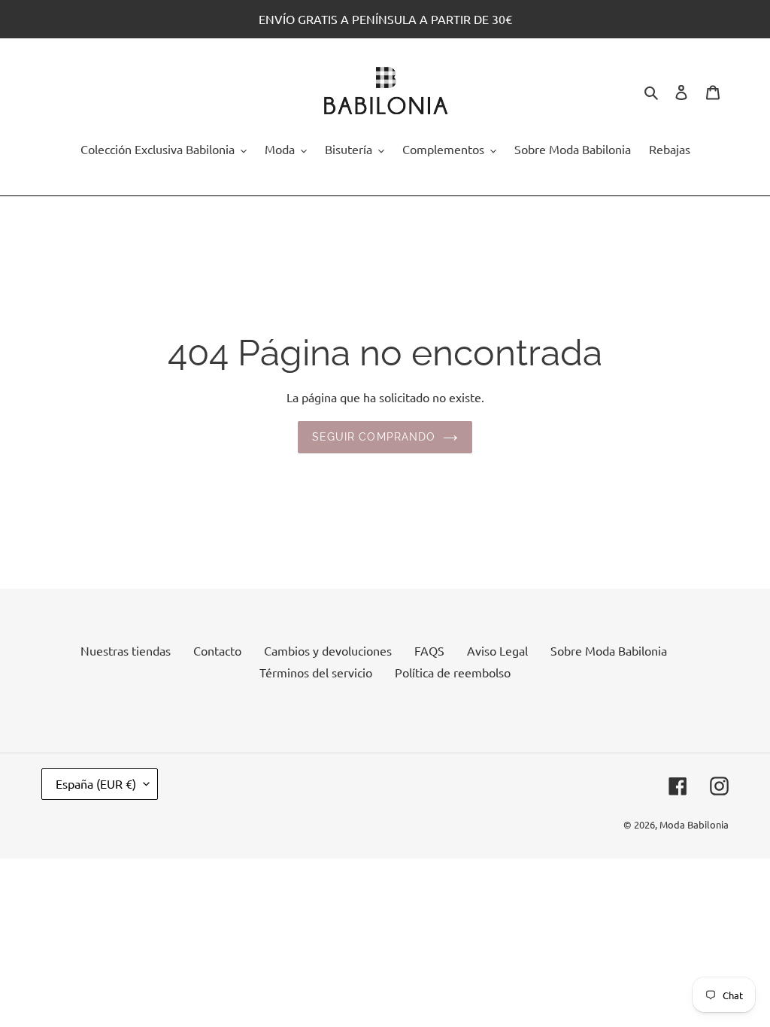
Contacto (217, 650)
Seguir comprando (374, 437)
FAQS (429, 650)
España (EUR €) (96, 783)
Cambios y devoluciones (328, 650)
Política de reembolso (453, 672)
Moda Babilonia (694, 824)
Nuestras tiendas (125, 650)
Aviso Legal (497, 650)
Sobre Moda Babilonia (608, 650)
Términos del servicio (315, 672)
